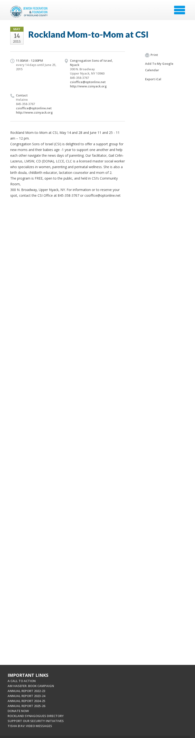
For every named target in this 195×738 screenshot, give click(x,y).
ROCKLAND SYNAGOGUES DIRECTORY (36, 716)
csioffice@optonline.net (88, 82)
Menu (179, 10)
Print (154, 55)
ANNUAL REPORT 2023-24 (26, 696)
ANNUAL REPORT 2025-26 (26, 706)
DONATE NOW (18, 711)
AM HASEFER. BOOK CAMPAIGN (31, 686)
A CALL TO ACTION (22, 681)
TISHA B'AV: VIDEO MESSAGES (30, 726)
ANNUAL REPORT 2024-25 (26, 701)
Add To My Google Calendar (159, 66)
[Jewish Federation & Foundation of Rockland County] (29, 12)
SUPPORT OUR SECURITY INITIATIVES (36, 721)
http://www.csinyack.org (88, 86)
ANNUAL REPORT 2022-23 (26, 691)
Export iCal (153, 79)
